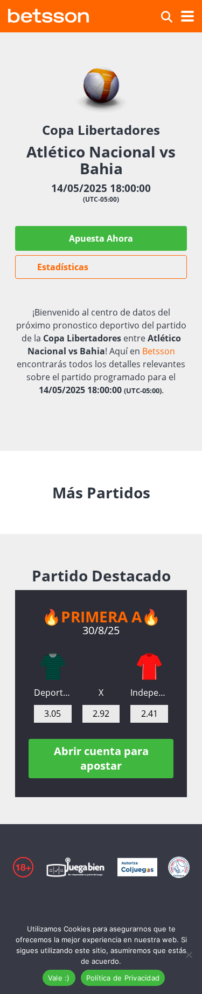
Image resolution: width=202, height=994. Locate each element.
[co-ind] (149, 666)
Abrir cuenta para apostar (101, 758)
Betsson (158, 351)
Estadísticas (62, 267)
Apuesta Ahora (101, 238)
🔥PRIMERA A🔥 (101, 616)
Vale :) (59, 978)
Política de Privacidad (123, 978)
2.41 (149, 713)
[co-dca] (52, 666)
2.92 (101, 713)
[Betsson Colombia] (48, 14)
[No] (188, 954)
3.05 (52, 713)
